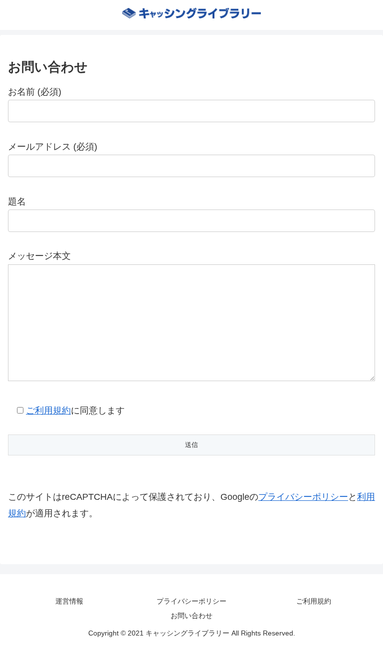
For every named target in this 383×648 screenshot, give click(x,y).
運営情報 (69, 601)
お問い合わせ (191, 616)
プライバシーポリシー (303, 497)
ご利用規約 (48, 411)
